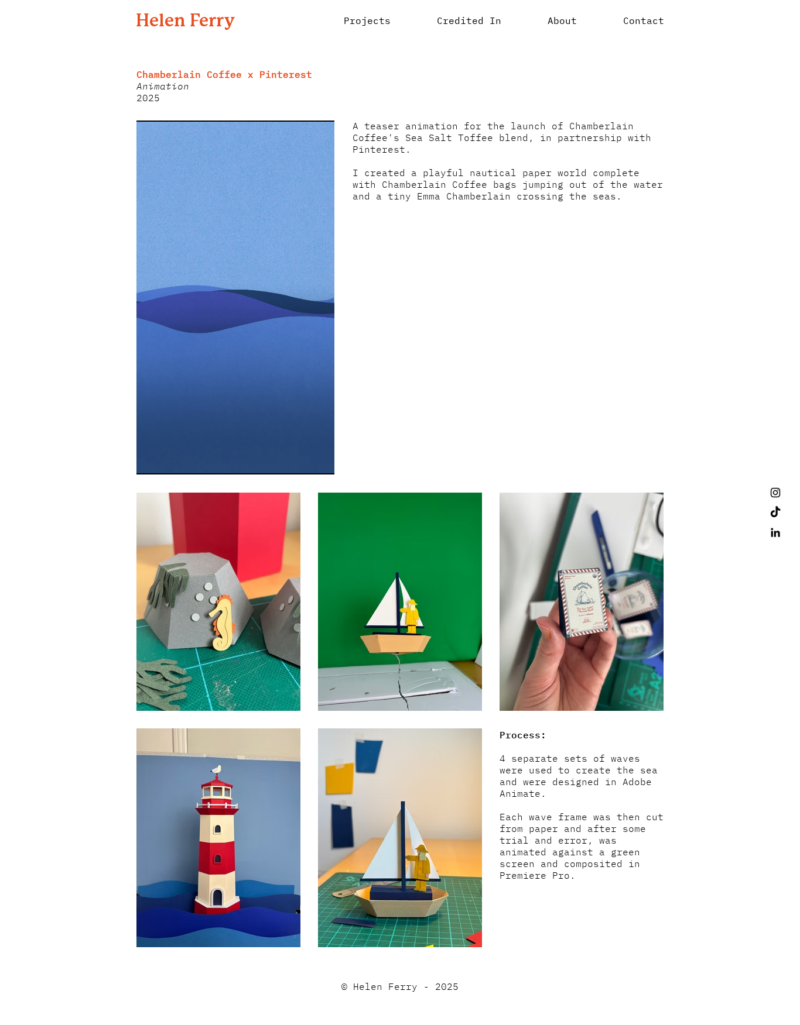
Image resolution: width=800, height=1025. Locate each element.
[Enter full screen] (318, 458)
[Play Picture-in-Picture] (298, 458)
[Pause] (151, 458)
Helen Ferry (185, 21)
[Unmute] (171, 458)
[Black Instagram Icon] (775, 492)
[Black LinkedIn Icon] (775, 532)
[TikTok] (775, 512)
